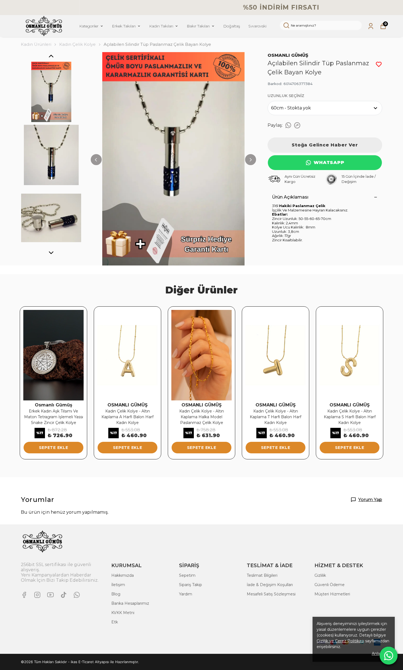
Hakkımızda (122, 575)
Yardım (185, 594)
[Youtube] (50, 595)
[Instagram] (37, 595)
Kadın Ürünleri (36, 44)
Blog (115, 594)
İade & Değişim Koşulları (270, 584)
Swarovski (257, 26)
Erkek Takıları (124, 26)
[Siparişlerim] (370, 26)
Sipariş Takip (190, 584)
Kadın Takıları (161, 26)
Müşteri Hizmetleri (332, 594)
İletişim (118, 584)
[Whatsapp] (76, 595)
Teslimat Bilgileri (262, 575)
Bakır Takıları (198, 26)
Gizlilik (320, 575)
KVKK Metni (122, 612)
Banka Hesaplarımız (130, 603)
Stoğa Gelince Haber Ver (325, 145)
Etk (114, 622)
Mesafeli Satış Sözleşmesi (271, 594)
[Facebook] (24, 595)
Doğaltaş (231, 26)
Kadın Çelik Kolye (77, 44)
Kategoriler (88, 26)
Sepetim (187, 575)
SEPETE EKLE (53, 447)
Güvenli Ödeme (329, 584)
